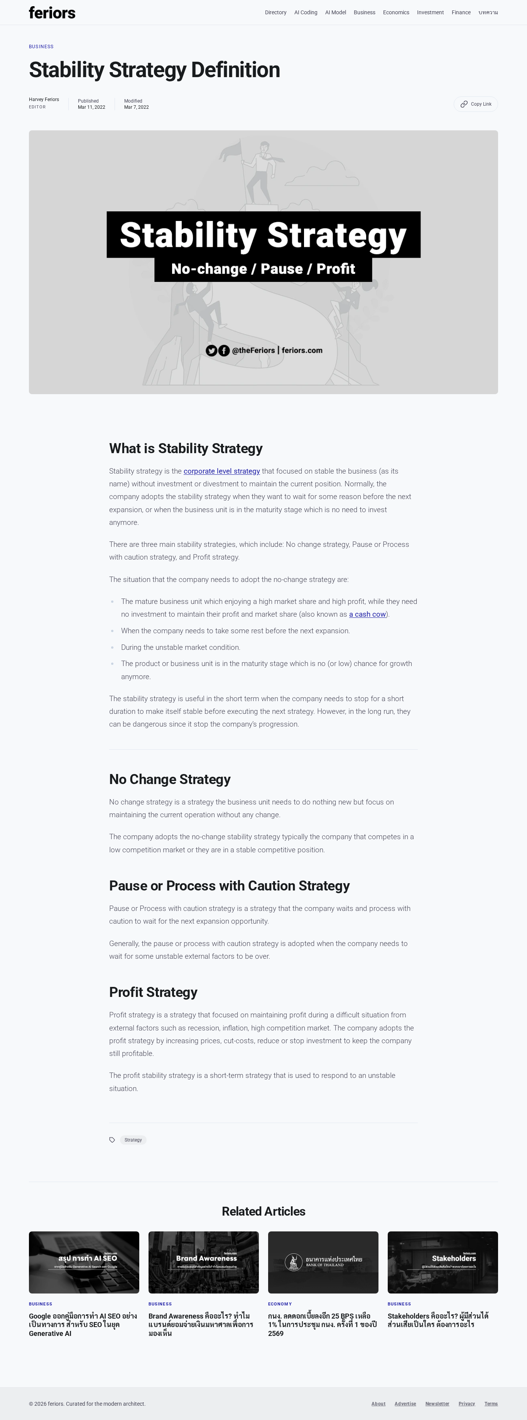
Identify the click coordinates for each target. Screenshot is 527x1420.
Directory (276, 12)
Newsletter (437, 1404)
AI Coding (306, 12)
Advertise (405, 1404)
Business (364, 12)
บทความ (488, 12)
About (378, 1404)
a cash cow (367, 614)
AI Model (335, 12)
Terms (491, 1404)
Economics (396, 12)
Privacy (467, 1404)
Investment (430, 12)
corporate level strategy (222, 471)
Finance (461, 12)
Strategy (133, 1140)
